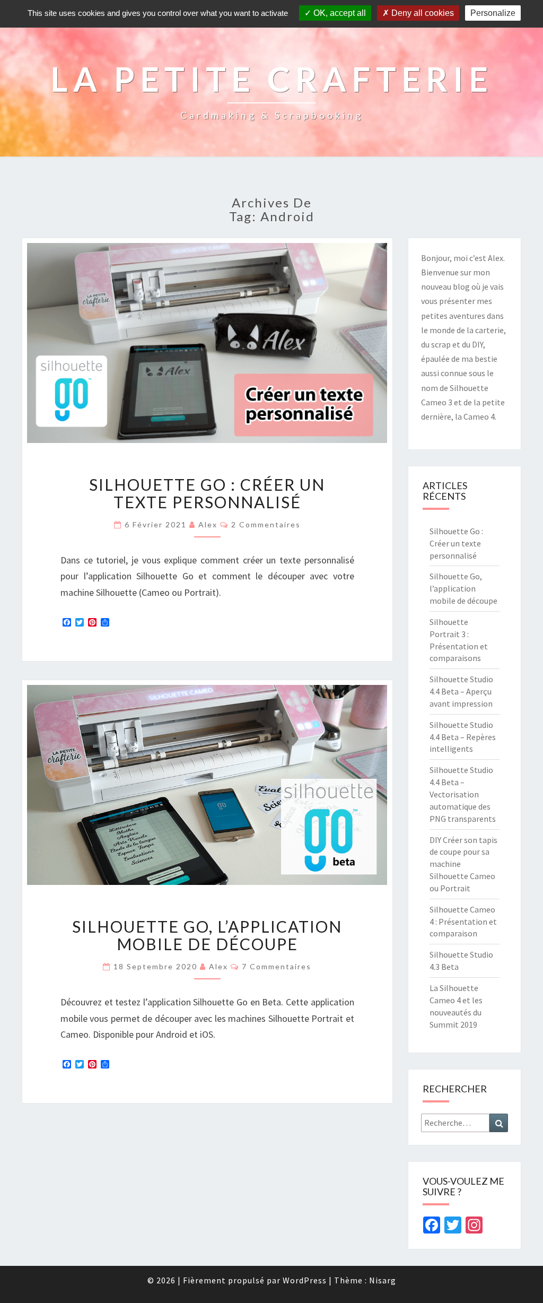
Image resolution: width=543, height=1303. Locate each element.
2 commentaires (266, 524)
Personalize (492, 13)
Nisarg (382, 1280)
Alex (207, 524)
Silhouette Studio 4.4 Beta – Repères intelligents (463, 736)
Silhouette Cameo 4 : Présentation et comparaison (463, 921)
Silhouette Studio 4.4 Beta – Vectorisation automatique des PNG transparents (463, 794)
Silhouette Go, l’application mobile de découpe (207, 935)
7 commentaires (276, 966)
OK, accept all (338, 13)
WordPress (305, 1280)
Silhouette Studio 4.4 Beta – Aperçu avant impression (461, 691)
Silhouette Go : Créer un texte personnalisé (207, 493)
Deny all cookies (421, 13)
